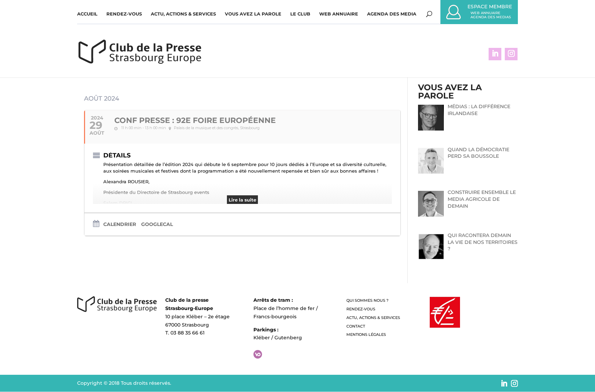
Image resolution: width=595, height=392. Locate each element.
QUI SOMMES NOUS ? (367, 300)
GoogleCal (157, 224)
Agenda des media (391, 14)
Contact (355, 326)
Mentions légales (366, 334)
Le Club (300, 14)
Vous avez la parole (253, 14)
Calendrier (119, 224)
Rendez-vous (124, 14)
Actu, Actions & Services (183, 14)
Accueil (87, 14)
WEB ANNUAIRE (338, 14)
